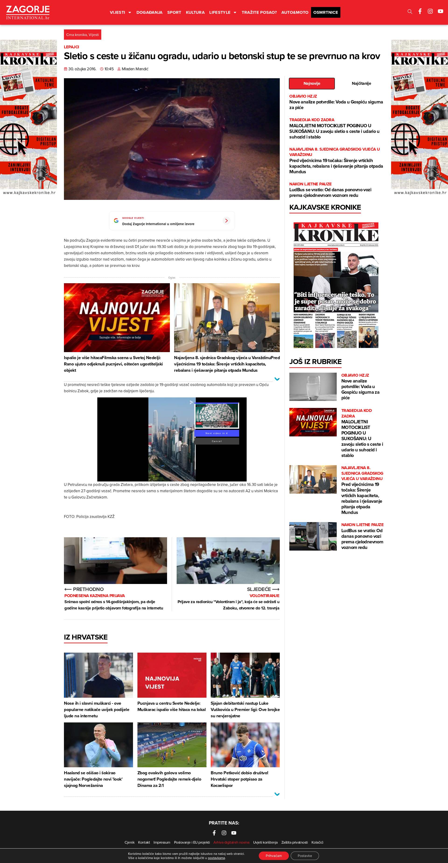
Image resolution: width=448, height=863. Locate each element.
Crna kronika (76, 34)
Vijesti (117, 12)
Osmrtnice (325, 12)
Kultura (195, 12)
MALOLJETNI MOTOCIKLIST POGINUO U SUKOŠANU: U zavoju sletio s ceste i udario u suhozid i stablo (334, 128)
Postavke (305, 856)
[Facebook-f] (420, 11)
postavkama (216, 858)
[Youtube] (440, 11)
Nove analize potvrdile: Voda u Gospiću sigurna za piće (336, 102)
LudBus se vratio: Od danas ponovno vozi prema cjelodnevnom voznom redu (330, 189)
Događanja (149, 12)
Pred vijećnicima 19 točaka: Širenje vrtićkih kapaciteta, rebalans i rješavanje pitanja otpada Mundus (336, 161)
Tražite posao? (259, 12)
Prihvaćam (274, 856)
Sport (174, 12)
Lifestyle (220, 12)
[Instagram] (430, 11)
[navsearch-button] (410, 12)
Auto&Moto (294, 12)
